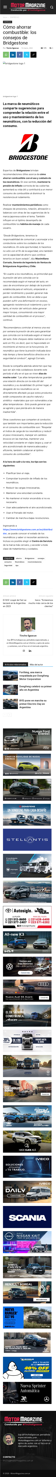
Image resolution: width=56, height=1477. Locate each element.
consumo (8, 562)
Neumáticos (19, 562)
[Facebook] (20, 55)
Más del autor (36, 664)
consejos (41, 558)
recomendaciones (35, 562)
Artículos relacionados (15, 664)
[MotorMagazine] (28, 7)
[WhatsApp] (6, 55)
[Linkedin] (13, 55)
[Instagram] (24, 651)
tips (17, 565)
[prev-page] (5, 715)
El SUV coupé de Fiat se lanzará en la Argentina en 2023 (14, 603)
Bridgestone (29, 558)
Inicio (5, 17)
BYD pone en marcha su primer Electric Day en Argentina (32, 704)
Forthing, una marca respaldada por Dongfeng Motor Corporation (34, 676)
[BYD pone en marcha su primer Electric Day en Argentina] (10, 704)
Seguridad (8, 565)
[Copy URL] (33, 55)
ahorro (19, 558)
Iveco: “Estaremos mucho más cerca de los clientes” (41, 603)
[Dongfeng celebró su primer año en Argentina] (10, 690)
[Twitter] (27, 55)
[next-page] (9, 715)
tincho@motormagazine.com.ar (18, 1460)
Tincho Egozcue (12, 48)
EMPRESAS (14, 17)
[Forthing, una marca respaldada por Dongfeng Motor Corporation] (10, 676)
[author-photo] (28, 631)
